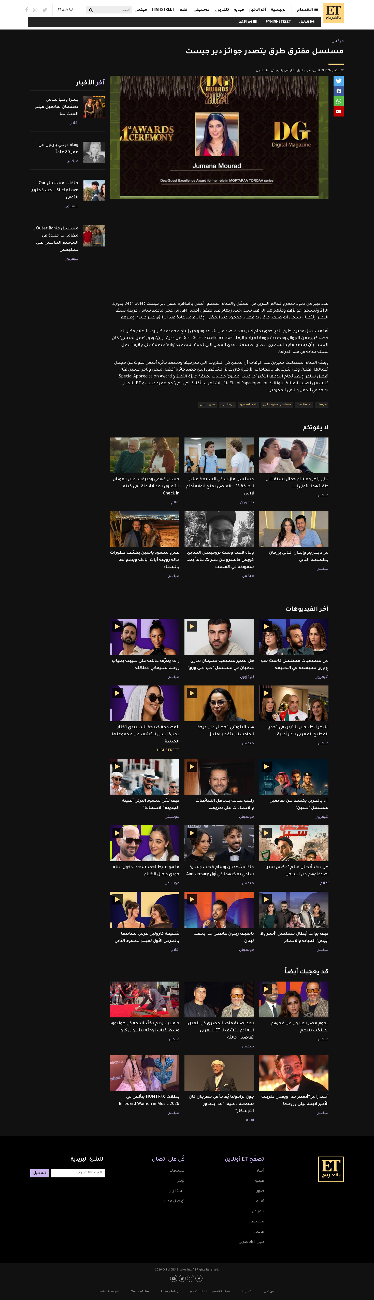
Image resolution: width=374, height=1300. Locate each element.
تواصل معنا (174, 1202)
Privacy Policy (169, 1291)
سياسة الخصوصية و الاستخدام (210, 1291)
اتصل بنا (247, 1291)
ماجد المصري (248, 404)
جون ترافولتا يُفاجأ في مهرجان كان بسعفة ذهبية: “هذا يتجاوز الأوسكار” (221, 1104)
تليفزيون (247, 503)
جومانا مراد (227, 404)
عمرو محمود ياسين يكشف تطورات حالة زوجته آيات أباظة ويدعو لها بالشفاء (144, 560)
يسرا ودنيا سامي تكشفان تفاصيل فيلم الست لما (56, 107)
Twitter (45, 10)
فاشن (259, 1232)
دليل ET (63, 9)
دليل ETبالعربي (251, 1242)
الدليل (304, 22)
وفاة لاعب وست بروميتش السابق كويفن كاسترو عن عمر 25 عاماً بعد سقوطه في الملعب (220, 560)
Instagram (35, 10)
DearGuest (304, 404)
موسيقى (202, 10)
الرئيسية (278, 10)
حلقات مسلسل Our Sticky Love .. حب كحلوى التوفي (54, 190)
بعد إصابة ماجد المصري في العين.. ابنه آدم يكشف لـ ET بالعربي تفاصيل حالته (219, 1030)
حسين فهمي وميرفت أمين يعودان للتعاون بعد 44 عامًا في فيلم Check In (146, 486)
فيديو (239, 10)
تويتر (180, 1181)
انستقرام (176, 1191)
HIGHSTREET (163, 10)
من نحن (269, 1291)
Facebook (27, 10)
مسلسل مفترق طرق (277, 404)
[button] (339, 81)
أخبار (260, 1171)
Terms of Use (140, 1291)
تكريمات (322, 404)
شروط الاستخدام (108, 1291)
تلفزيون (222, 10)
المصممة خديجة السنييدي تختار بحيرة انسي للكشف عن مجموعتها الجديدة (145, 734)
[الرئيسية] (332, 13)
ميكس (141, 10)
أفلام (184, 10)
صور (260, 1191)
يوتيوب (174, 1278)
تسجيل (39, 1173)
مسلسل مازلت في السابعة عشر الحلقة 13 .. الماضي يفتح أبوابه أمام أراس (220, 486)
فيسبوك (176, 1171)
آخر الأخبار (257, 10)
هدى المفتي (207, 404)
